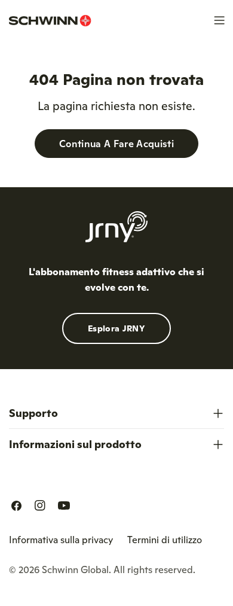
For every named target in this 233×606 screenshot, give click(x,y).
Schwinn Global (75, 569)
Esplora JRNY (116, 328)
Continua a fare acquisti (116, 144)
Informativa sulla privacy (61, 540)
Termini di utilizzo (164, 540)
